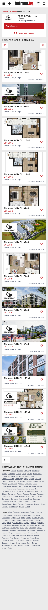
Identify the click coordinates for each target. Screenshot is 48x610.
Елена (35, 484)
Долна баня (12, 484)
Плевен (26, 494)
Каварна (25, 486)
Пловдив (33, 494)
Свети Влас (27, 499)
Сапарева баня (16, 499)
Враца (31, 479)
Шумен (21, 506)
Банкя (24, 474)
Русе (33, 496)
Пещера (18, 533)
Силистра (5, 501)
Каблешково (16, 486)
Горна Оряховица (8, 481)
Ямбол (27, 506)
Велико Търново (8, 479)
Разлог (28, 496)
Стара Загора (7, 504)
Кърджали (21, 489)
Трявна (21, 504)
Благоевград (37, 474)
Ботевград (14, 476)
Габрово (38, 479)
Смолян (20, 501)
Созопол (27, 501)
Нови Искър (29, 491)
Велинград (19, 479)
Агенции (13, 11)
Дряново (21, 484)
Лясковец (5, 491)
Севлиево (36, 499)
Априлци (27, 470)
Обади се (14, 26)
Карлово (40, 486)
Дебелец (29, 481)
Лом (26, 528)
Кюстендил (30, 489)
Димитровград (38, 481)
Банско (29, 474)
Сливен (13, 501)
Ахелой (4, 474)
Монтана (13, 491)
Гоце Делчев (20, 481)
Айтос (13, 470)
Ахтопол (11, 474)
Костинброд (11, 489)
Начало (5, 11)
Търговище (29, 504)
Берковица (17, 515)
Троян (15, 504)
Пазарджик (12, 494)
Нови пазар (39, 491)
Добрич (4, 484)
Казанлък (32, 486)
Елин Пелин (6, 486)
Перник (19, 494)
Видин (26, 479)
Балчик (18, 474)
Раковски (5, 538)
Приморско (6, 496)
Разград (22, 496)
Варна (32, 476)
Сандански (6, 499)
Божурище (6, 476)
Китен (4, 489)
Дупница (28, 484)
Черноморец (13, 506)
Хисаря (43, 504)
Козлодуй (30, 525)
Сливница (28, 540)
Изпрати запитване (26, 33)
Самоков (39, 496)
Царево (5, 506)
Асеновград (36, 470)
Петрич (11, 533)
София (33, 501)
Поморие (40, 494)
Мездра (39, 528)
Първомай (15, 535)
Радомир (14, 496)
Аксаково (20, 470)
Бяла (27, 476)
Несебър (20, 491)
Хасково (37, 504)
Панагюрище (40, 530)
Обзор (4, 494)
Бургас (21, 476)
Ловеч (37, 489)
